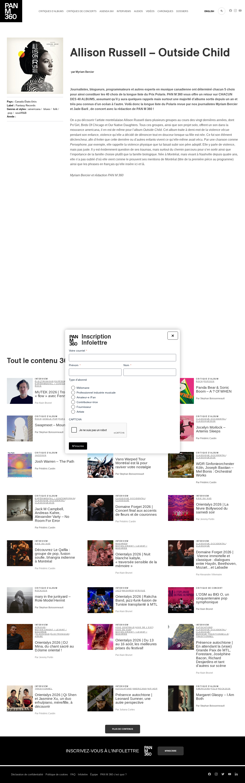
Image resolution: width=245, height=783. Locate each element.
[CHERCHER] (222, 11)
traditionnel (205, 636)
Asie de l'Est (144, 627)
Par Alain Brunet (43, 403)
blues (46, 109)
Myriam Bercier (85, 72)
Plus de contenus (122, 729)
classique (203, 421)
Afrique (140, 591)
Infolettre (83, 774)
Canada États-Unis (26, 101)
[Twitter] (222, 774)
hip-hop (153, 689)
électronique (44, 381)
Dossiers (182, 11)
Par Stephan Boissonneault (210, 398)
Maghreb (121, 544)
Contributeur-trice (87, 402)
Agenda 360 (107, 11)
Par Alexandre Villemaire (209, 574)
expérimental (64, 381)
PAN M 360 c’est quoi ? (113, 774)
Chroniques (165, 11)
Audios (138, 11)
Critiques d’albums (51, 11)
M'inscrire (170, 751)
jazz (38, 455)
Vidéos (150, 11)
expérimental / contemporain (55, 384)
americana (34, 109)
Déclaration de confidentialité (27, 774)
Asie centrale (125, 627)
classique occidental (211, 419)
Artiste (80, 411)
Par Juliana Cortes (125, 709)
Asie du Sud (204, 498)
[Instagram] (235, 11)
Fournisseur (84, 406)
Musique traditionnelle (212, 634)
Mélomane (83, 387)
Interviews (124, 11)
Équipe (94, 774)
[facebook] (230, 11)
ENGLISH (209, 11)
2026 (211, 381)
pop (10, 113)
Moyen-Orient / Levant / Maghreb (131, 547)
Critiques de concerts (81, 11)
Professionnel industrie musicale (96, 392)
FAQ (72, 774)
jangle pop (50, 419)
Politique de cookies (57, 774)
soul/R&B (20, 113)
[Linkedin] (236, 774)
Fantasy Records (25, 105)
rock (38, 386)
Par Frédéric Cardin (206, 438)
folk (55, 109)
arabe (39, 636)
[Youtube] (240, 11)
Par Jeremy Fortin (205, 519)
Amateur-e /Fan (86, 397)
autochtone (204, 627)
